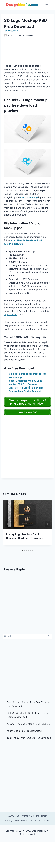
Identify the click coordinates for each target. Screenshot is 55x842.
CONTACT (23, 337)
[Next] (47, 524)
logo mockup (10, 314)
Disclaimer (41, 816)
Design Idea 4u (14, 35)
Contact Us (28, 816)
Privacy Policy (12, 820)
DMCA (24, 820)
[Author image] (5, 35)
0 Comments (28, 35)
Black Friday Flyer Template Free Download (28, 738)
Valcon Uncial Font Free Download (24, 731)
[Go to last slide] (7, 524)
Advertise (35, 820)
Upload (46, 820)
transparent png (29, 197)
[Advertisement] (27, 53)
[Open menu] (46, 5)
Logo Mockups (11, 31)
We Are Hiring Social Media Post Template (28, 724)
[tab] (22, 550)
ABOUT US (14, 816)
